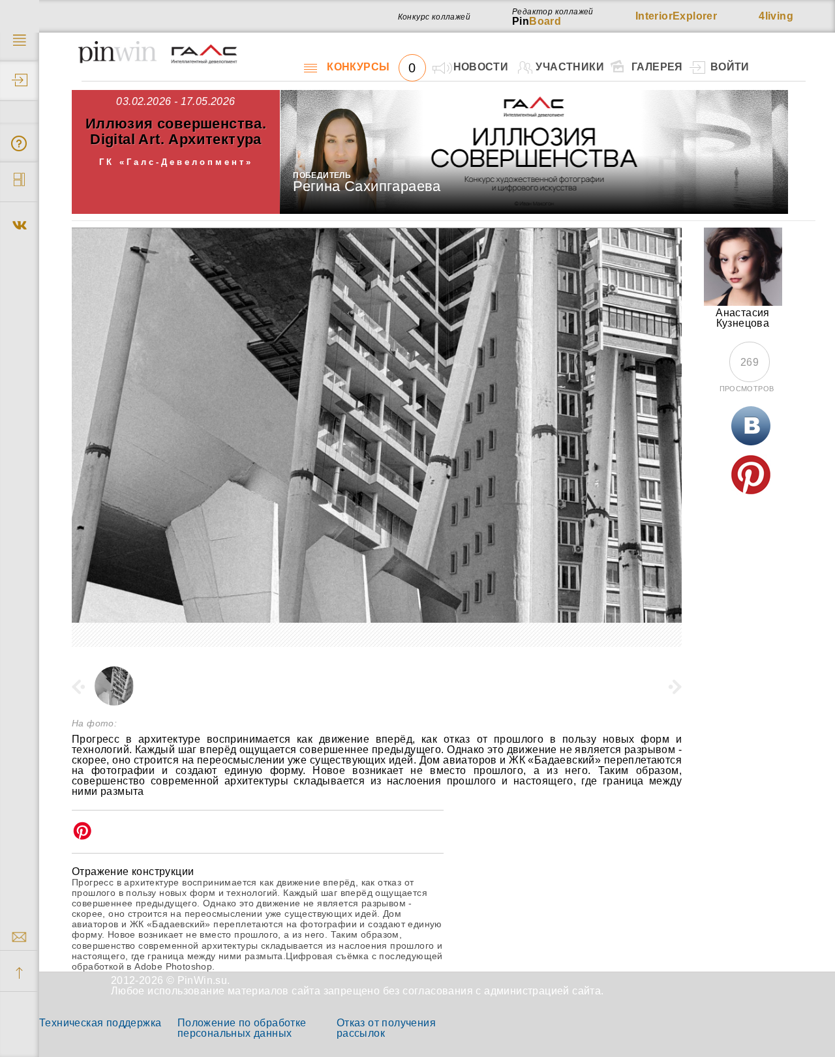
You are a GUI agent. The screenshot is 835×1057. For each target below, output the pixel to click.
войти (730, 66)
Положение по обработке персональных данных (242, 1028)
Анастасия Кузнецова (743, 318)
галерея (657, 66)
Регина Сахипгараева (367, 186)
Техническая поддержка (100, 1022)
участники (570, 66)
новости (481, 66)
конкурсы (371, 67)
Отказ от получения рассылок (386, 1028)
